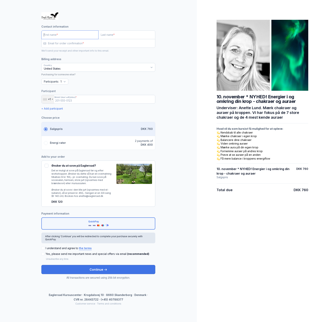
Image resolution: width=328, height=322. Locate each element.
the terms (85, 248)
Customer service (85, 303)
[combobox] (48, 99)
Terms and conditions (109, 303)
